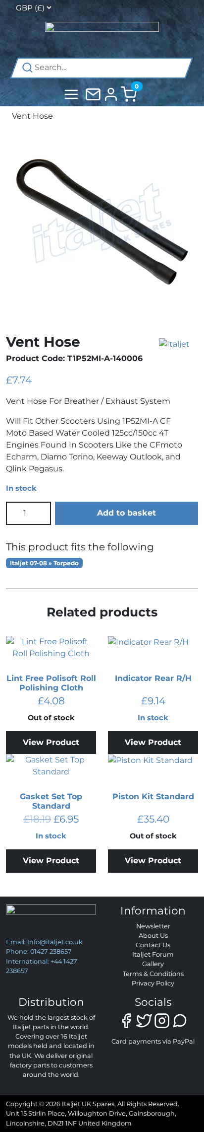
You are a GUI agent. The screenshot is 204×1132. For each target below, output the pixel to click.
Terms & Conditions (153, 974)
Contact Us (153, 945)
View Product (51, 742)
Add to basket (126, 513)
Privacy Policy (153, 983)
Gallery (153, 964)
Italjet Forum (153, 954)
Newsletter (153, 926)
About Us (153, 935)
